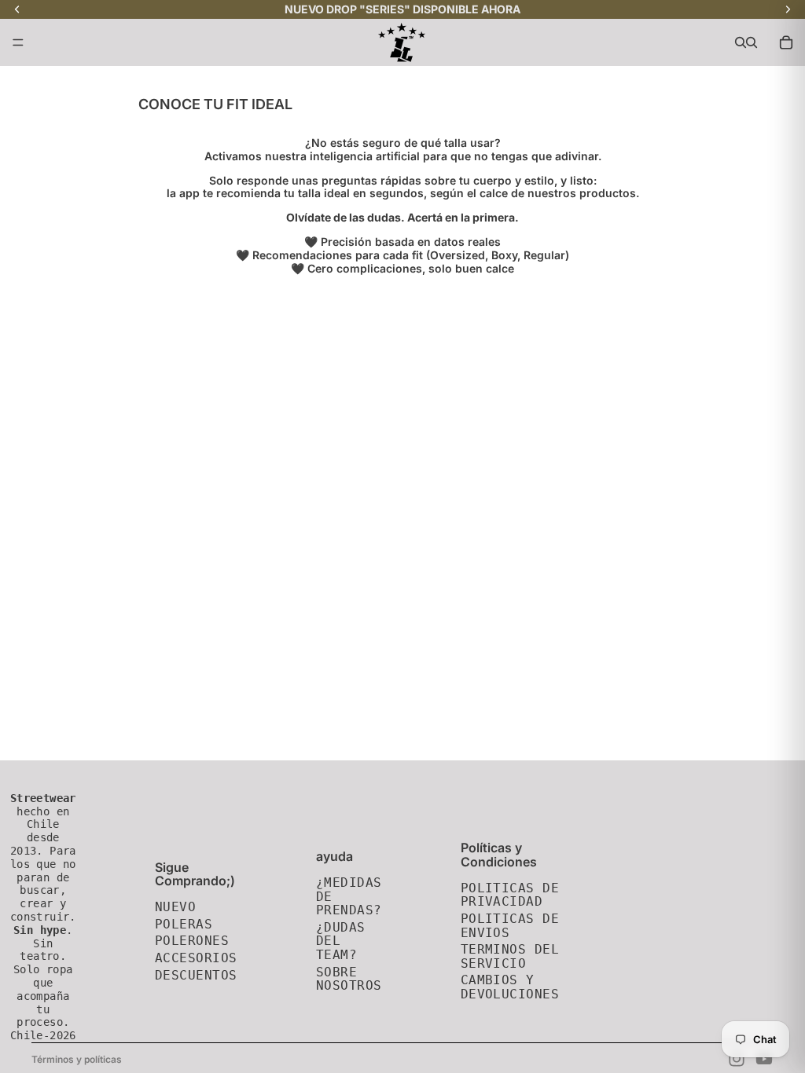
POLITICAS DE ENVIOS (510, 925)
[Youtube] (764, 1058)
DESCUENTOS (196, 975)
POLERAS (183, 924)
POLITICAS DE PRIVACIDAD (510, 895)
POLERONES (192, 940)
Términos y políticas (76, 1059)
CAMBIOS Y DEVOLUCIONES (510, 987)
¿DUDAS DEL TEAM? (341, 941)
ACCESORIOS (196, 957)
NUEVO (175, 906)
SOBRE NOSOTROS (349, 979)
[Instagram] (736, 1058)
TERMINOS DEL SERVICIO (510, 956)
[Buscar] (740, 42)
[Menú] (18, 42)
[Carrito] (786, 42)
